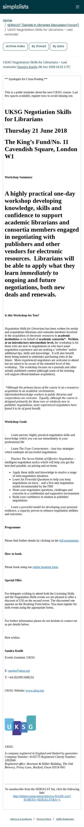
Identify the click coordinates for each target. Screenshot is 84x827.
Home (7, 20)
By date (58, 46)
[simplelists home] (14, 7)
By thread (39, 46)
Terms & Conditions (21, 819)
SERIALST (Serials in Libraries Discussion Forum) (43, 25)
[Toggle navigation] (77, 6)
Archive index (15, 46)
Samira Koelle (28, 67)
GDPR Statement (65, 819)
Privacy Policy (44, 819)
